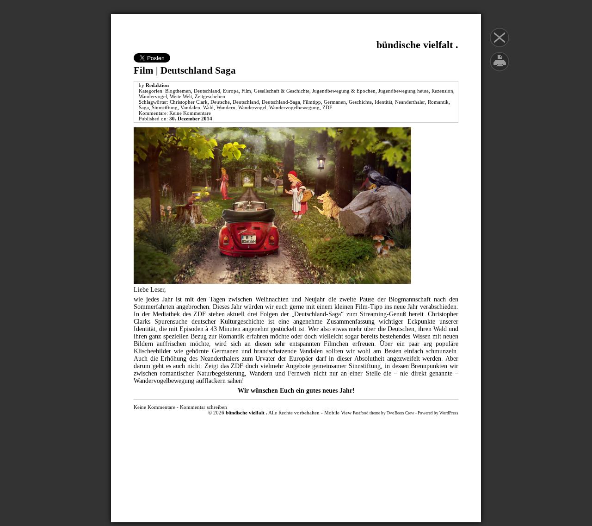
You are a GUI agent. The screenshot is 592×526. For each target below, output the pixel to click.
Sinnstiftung (165, 107)
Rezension (442, 91)
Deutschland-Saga (281, 102)
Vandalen (190, 107)
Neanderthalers (221, 358)
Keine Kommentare (190, 113)
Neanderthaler (410, 102)
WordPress (448, 413)
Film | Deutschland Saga (185, 70)
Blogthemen (178, 91)
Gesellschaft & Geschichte (281, 91)
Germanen (335, 102)
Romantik (438, 102)
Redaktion (157, 85)
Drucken (499, 61)
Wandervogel (153, 96)
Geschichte (360, 102)
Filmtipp (312, 102)
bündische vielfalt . (417, 44)
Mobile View (338, 412)
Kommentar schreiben (203, 407)
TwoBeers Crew (400, 413)
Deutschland (207, 91)
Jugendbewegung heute (403, 91)
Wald (208, 107)
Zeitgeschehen (210, 96)
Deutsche (220, 102)
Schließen (499, 37)
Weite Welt (181, 96)
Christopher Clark (189, 102)
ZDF (327, 107)
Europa (231, 91)
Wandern (225, 107)
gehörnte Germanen (212, 351)
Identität (383, 102)
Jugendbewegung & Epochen (344, 91)
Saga (144, 107)
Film (246, 91)
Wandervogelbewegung (294, 107)
